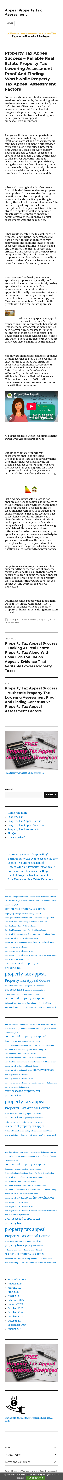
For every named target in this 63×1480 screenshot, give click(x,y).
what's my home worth (47, 1007)
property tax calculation (34, 986)
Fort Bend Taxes (29, 926)
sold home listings (12, 1007)
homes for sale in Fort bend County (42, 934)
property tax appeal (25, 974)
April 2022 (14, 1295)
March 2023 (15, 1287)
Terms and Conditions (17, 1462)
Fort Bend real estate (13, 926)
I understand (35, 1478)
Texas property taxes (29, 1007)
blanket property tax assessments (43, 897)
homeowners (22, 934)
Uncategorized (12, 622)
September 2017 (17, 1324)
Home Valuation (17, 812)
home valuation (43, 942)
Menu (9, 23)
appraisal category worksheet (16, 897)
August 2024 (15, 1283)
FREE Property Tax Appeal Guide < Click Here (24, 773)
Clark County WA (11, 905)
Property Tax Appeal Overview (26, 825)
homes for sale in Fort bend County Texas (21, 938)
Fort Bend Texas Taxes (37, 930)
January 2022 (15, 1304)
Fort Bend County (21, 922)
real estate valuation (13, 994)
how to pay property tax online (17, 959)
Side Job (12, 833)
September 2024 (17, 1279)
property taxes (14, 989)
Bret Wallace (10, 901)
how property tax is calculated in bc (19, 951)
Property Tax (15, 816)
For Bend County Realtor (44, 918)
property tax (13, 967)
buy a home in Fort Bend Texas (28, 901)
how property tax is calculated (16, 947)
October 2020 (15, 1308)
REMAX (39, 994)
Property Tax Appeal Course (24, 821)
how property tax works (47, 955)
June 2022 (13, 1291)
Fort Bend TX (10, 934)
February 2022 (16, 1300)
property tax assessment (14, 986)
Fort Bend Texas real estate (15, 930)
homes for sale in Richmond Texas (18, 943)
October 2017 (15, 1320)
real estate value (28, 994)
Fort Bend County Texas (38, 922)
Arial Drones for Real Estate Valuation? (30, 879)
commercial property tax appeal (25, 908)
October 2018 (15, 1316)
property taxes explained (35, 990)
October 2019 (15, 1312)
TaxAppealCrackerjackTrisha (22, 619)
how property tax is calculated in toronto (21, 955)
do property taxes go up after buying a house (23, 914)
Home (8, 1447)
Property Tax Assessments (24, 829)
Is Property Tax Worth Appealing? (28, 854)
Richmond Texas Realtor (14, 1003)
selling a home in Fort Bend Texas (38, 1003)
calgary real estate (49, 901)
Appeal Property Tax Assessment (23, 12)
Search (9, 789)
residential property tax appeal (25, 998)
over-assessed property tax (22, 963)
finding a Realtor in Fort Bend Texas (19, 918)
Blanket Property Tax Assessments (28, 875)
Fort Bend (9, 922)
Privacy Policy (13, 1454)
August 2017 (15, 1328)
